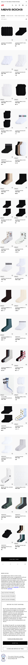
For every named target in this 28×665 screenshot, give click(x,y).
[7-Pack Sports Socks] (7, 148)
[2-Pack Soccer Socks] (7, 385)
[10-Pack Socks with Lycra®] (7, 208)
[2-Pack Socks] (7, 237)
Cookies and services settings (15, 648)
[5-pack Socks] (21, 445)
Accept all (15, 643)
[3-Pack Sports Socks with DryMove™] (21, 503)
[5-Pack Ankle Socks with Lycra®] (7, 89)
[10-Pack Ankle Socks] (7, 119)
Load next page (14, 559)
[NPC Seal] (3, 658)
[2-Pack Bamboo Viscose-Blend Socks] (7, 296)
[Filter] (26, 19)
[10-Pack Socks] (21, 266)
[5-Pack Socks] (7, 179)
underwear (16, 587)
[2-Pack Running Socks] (7, 503)
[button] (16, 70)
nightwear (10, 588)
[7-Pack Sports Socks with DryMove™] (7, 414)
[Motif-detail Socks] (7, 475)
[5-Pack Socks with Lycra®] (21, 60)
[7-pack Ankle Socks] (21, 475)
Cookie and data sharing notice (15, 638)
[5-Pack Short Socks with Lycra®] (21, 31)
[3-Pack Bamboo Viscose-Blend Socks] (21, 296)
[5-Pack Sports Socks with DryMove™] (7, 533)
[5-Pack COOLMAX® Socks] (7, 31)
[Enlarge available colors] (16, 46)
